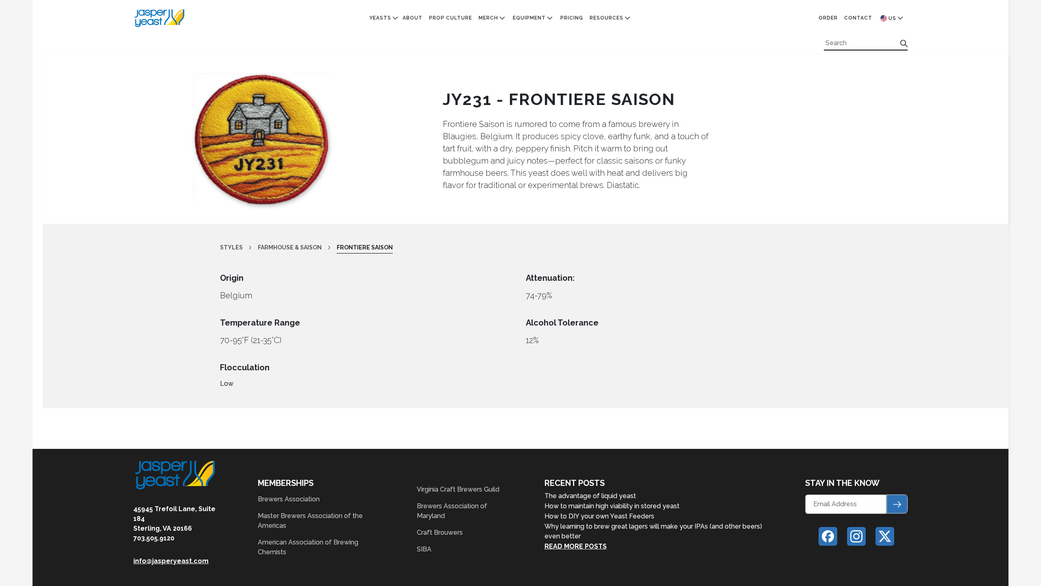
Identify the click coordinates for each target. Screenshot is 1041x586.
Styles (231, 247)
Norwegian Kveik (395, 148)
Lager (378, 138)
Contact (858, 18)
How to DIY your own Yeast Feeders (599, 516)
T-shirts (492, 73)
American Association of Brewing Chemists (308, 547)
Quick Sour (387, 185)
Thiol (378, 204)
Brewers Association (289, 499)
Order (828, 18)
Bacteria (383, 54)
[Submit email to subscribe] (897, 504)
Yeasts (380, 18)
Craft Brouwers (440, 532)
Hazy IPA (382, 119)
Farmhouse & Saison (400, 101)
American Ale (389, 45)
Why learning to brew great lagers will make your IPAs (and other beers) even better (653, 531)
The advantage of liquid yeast (590, 496)
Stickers (492, 63)
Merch (488, 18)
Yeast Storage (536, 54)
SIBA (424, 549)
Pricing (571, 18)
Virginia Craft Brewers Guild (458, 489)
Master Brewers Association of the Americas (310, 520)
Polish (379, 194)
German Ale (386, 110)
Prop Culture (450, 18)
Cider (377, 91)
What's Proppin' (615, 45)
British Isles (389, 82)
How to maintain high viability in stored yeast (611, 506)
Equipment (529, 18)
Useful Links (609, 63)
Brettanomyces (393, 73)
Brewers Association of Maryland (452, 511)
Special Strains (393, 176)
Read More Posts (575, 546)
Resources (606, 18)
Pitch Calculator (618, 54)
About (412, 18)
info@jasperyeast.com (171, 561)
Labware (526, 45)
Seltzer (381, 166)
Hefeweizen (387, 129)
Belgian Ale (387, 63)
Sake (376, 157)
